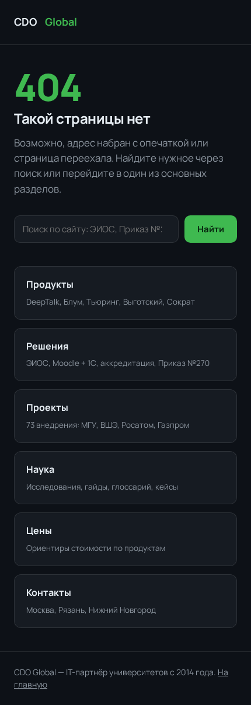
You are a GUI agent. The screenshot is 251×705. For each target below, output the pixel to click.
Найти (210, 229)
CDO (45, 22)
